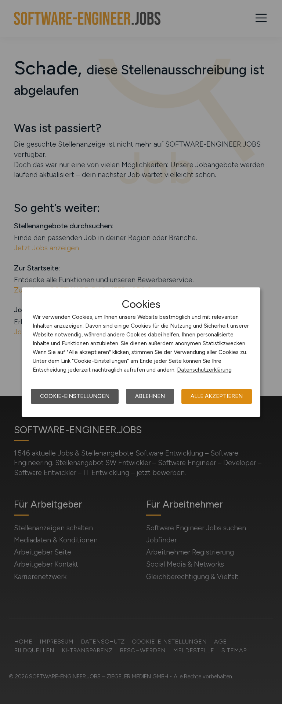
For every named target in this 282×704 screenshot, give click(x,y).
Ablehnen (150, 396)
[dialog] (141, 352)
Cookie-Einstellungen (74, 396)
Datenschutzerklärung (204, 369)
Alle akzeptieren (217, 396)
